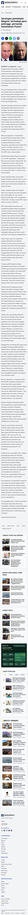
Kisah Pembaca (5, 903)
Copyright (23, 913)
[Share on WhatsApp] (10, 38)
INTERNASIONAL (16, 7)
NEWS (2, 7)
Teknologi (3, 849)
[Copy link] (18, 38)
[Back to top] (25, 912)
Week (11, 674)
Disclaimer (17, 913)
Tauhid (2, 860)
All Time (22, 674)
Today (5, 674)
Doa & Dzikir (4, 868)
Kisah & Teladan (5, 883)
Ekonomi (3, 851)
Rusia (3, 525)
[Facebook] (4, 830)
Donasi (12, 913)
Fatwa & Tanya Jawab (6, 864)
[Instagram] (6, 830)
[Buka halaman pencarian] (22, 2)
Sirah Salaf (3, 872)
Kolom (2, 890)
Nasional (3, 840)
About (2, 913)
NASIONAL (8, 7)
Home (2, 12)
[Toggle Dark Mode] (25, 2)
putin (18, 525)
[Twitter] (2, 830)
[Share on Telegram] (14, 38)
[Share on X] (6, 38)
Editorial (3, 847)
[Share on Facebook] (2, 38)
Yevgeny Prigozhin (6, 528)
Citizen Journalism (5, 899)
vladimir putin (10, 525)
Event (2, 905)
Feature (3, 844)
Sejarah (3, 887)
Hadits (2, 866)
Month (17, 674)
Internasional (4, 838)
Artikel (2, 881)
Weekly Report (4, 853)
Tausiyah (3, 874)
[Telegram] (11, 830)
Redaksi (3, 892)
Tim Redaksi (7, 913)
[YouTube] (9, 830)
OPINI (24, 7)
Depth (2, 842)
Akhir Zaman (4, 870)
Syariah (3, 862)
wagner (24, 525)
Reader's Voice (4, 901)
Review (3, 885)
